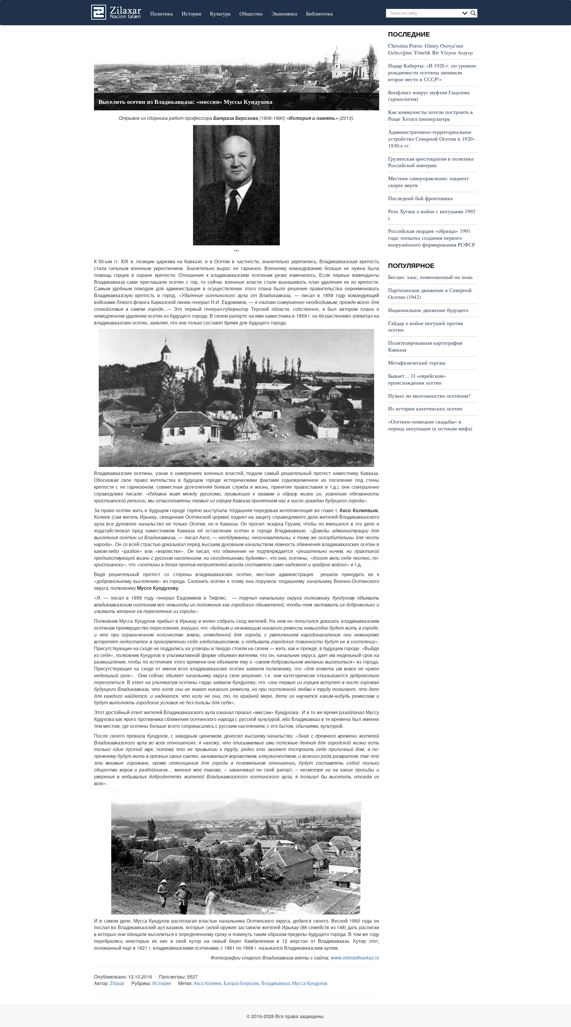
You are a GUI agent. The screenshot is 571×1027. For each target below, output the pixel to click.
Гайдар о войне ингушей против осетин (425, 326)
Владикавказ (275, 983)
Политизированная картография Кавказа (425, 346)
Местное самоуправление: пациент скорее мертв (428, 182)
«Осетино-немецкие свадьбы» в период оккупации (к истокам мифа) (430, 425)
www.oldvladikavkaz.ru (355, 957)
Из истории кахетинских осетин (425, 408)
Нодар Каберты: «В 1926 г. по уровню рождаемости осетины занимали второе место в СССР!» (432, 72)
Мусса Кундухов (309, 983)
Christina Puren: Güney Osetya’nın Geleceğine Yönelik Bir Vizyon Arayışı (430, 49)
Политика (161, 13)
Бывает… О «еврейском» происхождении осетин (417, 379)
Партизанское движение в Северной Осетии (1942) (430, 293)
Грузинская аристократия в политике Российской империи (431, 162)
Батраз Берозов (241, 983)
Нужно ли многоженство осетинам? (429, 395)
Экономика (284, 13)
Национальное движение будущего (428, 309)
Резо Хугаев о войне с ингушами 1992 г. (432, 215)
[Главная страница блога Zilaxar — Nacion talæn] (118, 7)
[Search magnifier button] (473, 13)
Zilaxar (117, 983)
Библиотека (319, 13)
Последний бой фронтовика (420, 198)
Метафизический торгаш (416, 362)
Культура (220, 13)
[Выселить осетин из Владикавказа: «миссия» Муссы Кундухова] (236, 69)
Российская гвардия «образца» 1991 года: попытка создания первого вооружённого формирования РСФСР (431, 237)
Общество (251, 13)
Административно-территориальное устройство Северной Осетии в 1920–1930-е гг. (431, 138)
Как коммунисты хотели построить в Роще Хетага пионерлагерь (430, 115)
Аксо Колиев (207, 983)
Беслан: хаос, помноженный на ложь (430, 276)
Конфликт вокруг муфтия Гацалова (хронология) (429, 96)
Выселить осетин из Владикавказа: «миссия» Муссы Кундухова (185, 101)
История (191, 13)
